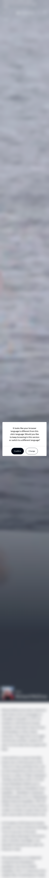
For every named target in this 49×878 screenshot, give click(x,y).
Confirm (17, 451)
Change (32, 451)
